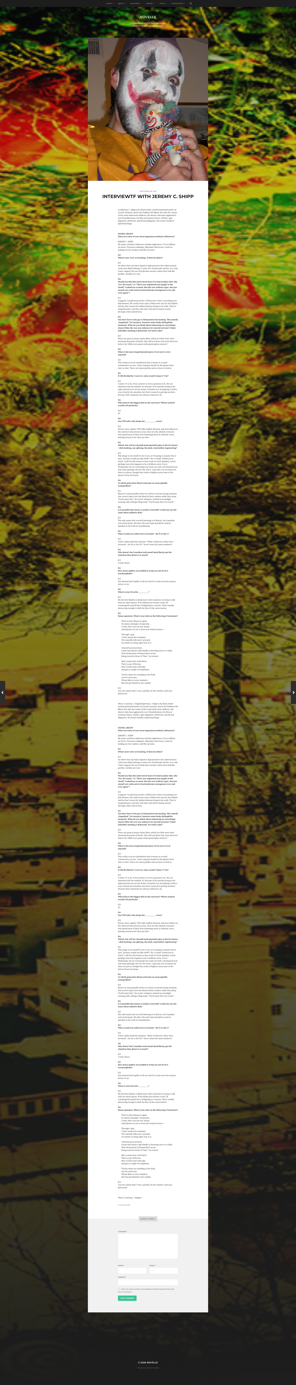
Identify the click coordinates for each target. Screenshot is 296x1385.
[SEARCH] (191, 3)
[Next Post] (293, 692)
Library (149, 3)
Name (121, 1266)
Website (122, 1277)
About (121, 3)
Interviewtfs (125, 1205)
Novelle (148, 17)
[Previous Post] (2, 692)
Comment (122, 1232)
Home (109, 3)
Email (153, 1266)
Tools (162, 3)
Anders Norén (152, 1368)
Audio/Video (177, 3)
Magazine (134, 3)
